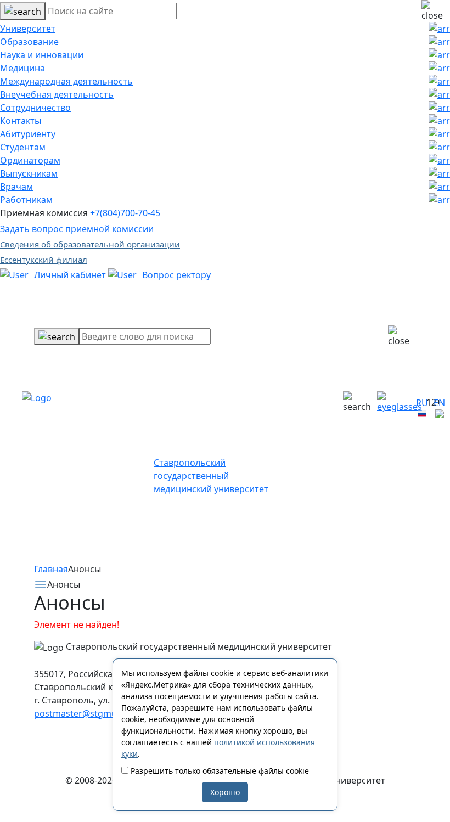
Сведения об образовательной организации (90, 244)
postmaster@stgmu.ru (81, 713)
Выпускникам (29, 173)
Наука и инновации (41, 55)
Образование (29, 42)
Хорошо (225, 792)
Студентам (23, 147)
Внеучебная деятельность (57, 94)
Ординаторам (30, 160)
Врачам (16, 187)
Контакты (20, 121)
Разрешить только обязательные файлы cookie (218, 770)
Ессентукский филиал (43, 259)
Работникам (26, 200)
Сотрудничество (35, 108)
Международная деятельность (66, 81)
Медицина (22, 68)
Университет (27, 28)
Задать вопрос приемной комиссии (77, 229)
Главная (51, 569)
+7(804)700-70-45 (125, 213)
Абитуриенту (27, 134)
